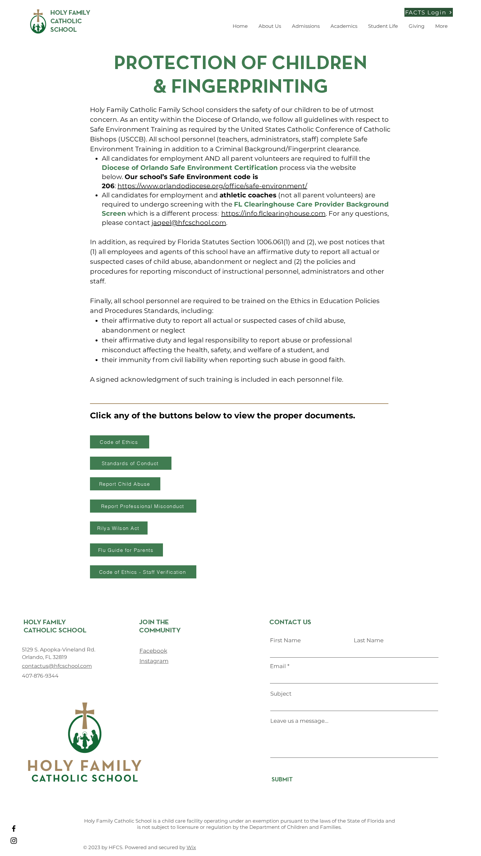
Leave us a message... (299, 721)
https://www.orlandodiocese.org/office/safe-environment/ (212, 186)
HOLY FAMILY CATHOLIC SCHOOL (70, 21)
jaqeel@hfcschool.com (188, 223)
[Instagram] (13, 840)
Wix (191, 847)
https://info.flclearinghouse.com (273, 213)
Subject (281, 694)
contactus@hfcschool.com (57, 666)
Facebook (153, 650)
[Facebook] (13, 828)
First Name (285, 640)
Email (278, 666)
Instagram (154, 661)
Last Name (368, 640)
